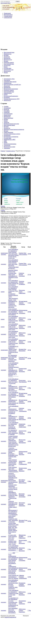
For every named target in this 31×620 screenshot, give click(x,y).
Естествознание (8, 113)
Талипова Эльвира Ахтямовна (22, 283)
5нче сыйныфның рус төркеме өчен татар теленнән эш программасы (13, 283)
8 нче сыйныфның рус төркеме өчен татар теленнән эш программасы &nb (13, 549)
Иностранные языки (9, 125)
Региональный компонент (11, 96)
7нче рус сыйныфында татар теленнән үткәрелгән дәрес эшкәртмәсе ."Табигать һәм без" (13, 495)
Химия (6, 121)
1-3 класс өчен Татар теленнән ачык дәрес (12, 536)
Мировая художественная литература (14, 129)
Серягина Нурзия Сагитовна (22, 274)
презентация (4, 350)
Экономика (7, 148)
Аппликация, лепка (9, 78)
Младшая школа (8, 14)
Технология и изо (8, 69)
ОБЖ (5, 141)
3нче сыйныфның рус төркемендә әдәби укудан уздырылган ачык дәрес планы (13, 319)
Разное (5, 66)
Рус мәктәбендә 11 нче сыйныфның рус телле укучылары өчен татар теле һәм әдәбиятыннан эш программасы (13, 602)
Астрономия (7, 108)
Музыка (6, 61)
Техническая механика (10, 144)
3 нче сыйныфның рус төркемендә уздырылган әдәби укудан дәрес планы (13, 593)
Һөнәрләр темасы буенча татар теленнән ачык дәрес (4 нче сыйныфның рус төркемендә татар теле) (13, 274)
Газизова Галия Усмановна (23, 358)
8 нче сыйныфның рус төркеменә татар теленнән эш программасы (13, 395)
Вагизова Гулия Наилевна (23, 521)
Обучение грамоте (9, 62)
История (6, 55)
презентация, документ (4, 253)
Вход (9, 3)
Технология (7, 145)
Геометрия (6, 112)
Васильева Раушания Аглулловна (22, 495)
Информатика (7, 54)
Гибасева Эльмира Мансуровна (22, 418)
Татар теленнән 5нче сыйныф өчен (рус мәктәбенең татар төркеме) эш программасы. (13, 311)
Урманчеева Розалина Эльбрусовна (22, 425)
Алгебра (6, 106)
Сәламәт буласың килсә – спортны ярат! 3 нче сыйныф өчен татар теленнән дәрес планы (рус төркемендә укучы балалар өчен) (13, 441)
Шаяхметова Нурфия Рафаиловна (22, 536)
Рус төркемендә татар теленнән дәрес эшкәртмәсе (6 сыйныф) (13, 432)
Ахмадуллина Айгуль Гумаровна (22, 432)
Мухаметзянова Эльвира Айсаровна (23, 303)
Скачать (3, 206)
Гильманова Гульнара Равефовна (22, 584)
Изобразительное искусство (11, 123)
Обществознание (8, 132)
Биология (6, 109)
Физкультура (7, 71)
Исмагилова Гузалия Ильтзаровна (22, 441)
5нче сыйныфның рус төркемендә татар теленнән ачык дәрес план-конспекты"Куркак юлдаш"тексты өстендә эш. (13, 254)
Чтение (6, 72)
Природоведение (8, 118)
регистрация (4, 3)
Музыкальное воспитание (11, 89)
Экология (6, 122)
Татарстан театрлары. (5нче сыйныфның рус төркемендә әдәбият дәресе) (12, 504)
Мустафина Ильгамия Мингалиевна (22, 481)
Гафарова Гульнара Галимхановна (23, 577)
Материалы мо (8, 59)
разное (2, 291)
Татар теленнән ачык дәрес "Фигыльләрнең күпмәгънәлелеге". (13, 469)
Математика (7, 58)
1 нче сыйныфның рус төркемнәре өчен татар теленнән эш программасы (13, 425)
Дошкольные (7, 13)
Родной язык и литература (11, 136)
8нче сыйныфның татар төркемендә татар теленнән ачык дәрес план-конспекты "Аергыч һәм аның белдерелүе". (13, 264)
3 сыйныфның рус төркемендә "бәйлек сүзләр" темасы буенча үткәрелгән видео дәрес (13, 350)
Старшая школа (8, 16)
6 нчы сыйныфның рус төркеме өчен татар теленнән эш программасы (13, 401)
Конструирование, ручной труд (12, 84)
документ (3, 264)
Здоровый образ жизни (10, 81)
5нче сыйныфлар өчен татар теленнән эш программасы (12, 610)
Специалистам (8, 17)
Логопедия (7, 56)
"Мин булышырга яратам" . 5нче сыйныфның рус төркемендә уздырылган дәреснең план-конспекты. (13, 303)
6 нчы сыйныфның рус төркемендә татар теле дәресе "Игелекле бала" (13, 387)
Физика (6, 119)
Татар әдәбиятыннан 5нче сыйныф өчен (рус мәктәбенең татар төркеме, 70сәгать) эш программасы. (13, 559)
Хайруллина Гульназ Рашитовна (22, 610)
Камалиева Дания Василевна (22, 549)
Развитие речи (8, 93)
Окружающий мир (9, 64)
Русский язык (7, 68)
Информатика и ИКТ (9, 139)
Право (5, 142)
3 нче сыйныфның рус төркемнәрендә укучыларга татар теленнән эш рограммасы (13, 409)
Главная (3, 151)
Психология (7, 65)
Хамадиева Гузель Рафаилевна (22, 292)
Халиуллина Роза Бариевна (23, 381)
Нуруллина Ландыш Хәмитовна (22, 504)
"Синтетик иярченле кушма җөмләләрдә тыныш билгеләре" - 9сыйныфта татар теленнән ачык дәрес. (13, 453)
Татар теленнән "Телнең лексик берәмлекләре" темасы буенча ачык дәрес (12, 462)
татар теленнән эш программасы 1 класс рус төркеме (13, 577)
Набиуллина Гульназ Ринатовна (22, 319)
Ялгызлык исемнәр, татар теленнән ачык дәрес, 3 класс (12, 542)
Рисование (7, 97)
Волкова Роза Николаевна (22, 350)
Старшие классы (10, 151)
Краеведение (7, 115)
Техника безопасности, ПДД (11, 99)
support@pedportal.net (10, 617)
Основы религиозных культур (12, 133)
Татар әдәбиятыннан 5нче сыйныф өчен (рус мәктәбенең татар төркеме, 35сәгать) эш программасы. (13, 569)
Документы (7, 80)
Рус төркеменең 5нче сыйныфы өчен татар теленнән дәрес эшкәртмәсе (12, 358)
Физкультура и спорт (9, 146)
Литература (7, 128)
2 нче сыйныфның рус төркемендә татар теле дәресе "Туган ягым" (13, 381)
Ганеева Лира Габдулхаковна (23, 253)
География (6, 110)
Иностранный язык (9, 52)
